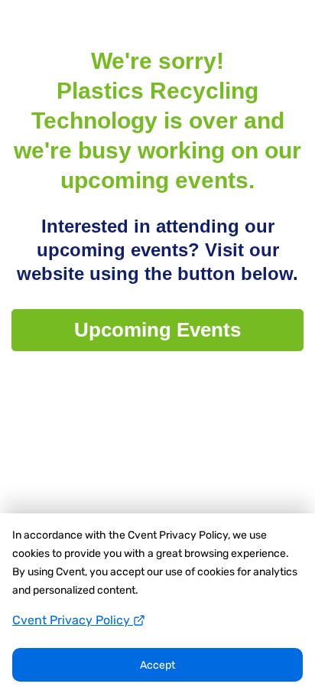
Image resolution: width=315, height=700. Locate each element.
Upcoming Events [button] (157, 329)
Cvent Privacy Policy (72, 620)
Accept (157, 665)
